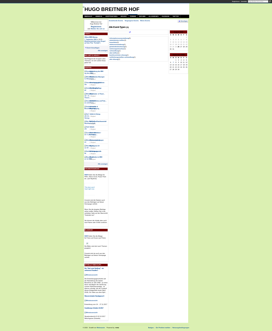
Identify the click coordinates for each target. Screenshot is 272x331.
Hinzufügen (184, 21)
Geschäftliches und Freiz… (98, 101)
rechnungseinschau (116, 49)
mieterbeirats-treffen (116, 40)
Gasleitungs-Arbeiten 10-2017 (93, 308)
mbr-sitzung (113, 59)
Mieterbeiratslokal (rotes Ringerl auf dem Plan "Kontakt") (95, 42)
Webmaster (101, 327)
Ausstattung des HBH (96, 71)
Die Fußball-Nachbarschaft (98, 121)
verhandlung (114, 51)
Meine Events (145, 20)
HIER (86, 175)
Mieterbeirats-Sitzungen (97, 77)
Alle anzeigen (103, 50)
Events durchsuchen (130, 32)
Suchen (270, 1)
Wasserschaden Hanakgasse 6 (94, 296)
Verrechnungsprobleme (97, 82)
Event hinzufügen (93, 48)
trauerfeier (113, 42)
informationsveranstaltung (119, 38)
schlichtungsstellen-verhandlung (121, 57)
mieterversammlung (116, 44)
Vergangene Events (132, 20)
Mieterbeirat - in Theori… (97, 94)
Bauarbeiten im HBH (96, 157)
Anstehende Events (116, 20)
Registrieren (236, 1)
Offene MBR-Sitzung (90, 37)
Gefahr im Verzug (95, 114)
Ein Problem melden (163, 327)
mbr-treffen (113, 53)
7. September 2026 (90, 39)
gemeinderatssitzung (117, 46)
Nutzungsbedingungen (180, 327)
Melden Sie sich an (98, 29)
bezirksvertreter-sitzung (118, 55)
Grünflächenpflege (95, 88)
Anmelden (244, 1)
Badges (151, 327)
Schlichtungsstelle (95, 151)
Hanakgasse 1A (94, 146)
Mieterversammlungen (97, 140)
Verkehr (92, 127)
